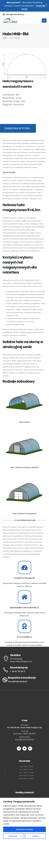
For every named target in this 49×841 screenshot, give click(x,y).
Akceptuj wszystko (24, 829)
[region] (24, 819)
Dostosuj (13, 836)
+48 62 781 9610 (29, 733)
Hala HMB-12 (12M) (26, 775)
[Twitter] (24, 748)
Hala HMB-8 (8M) (26, 766)
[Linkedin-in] (30, 748)
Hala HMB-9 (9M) (26, 769)
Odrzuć (35, 836)
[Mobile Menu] (44, 20)
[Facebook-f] (19, 748)
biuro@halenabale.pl (24, 739)
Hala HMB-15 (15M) (26, 778)
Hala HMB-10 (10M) (26, 772)
